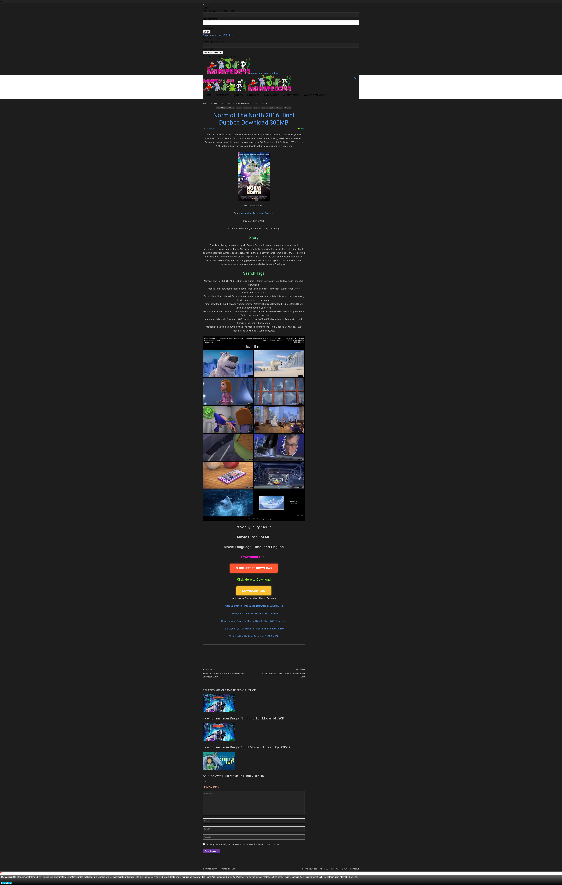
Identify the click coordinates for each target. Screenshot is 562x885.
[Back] (204, 4)
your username (210, 18)
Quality (238, 95)
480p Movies (229, 108)
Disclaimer (335, 869)
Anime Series (291, 95)
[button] (355, 78)
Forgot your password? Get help (218, 35)
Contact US (354, 869)
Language (253, 95)
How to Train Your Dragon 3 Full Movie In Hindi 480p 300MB (246, 747)
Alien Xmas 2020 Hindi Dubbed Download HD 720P (283, 675)
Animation (246, 213)
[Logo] (225, 90)
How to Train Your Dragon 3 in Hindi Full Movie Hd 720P (243, 718)
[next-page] (206, 782)
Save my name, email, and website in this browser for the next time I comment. (243, 844)
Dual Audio (266, 108)
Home (208, 95)
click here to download (254, 568)
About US (324, 869)
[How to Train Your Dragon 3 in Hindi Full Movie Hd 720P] (254, 703)
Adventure (247, 108)
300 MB (214, 103)
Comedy (256, 108)
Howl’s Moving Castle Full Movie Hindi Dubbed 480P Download (253, 621)
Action (239, 108)
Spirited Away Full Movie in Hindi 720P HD (233, 776)
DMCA (344, 869)
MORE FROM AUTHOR (242, 690)
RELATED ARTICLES (215, 690)
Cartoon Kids (210, 128)
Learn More (6, 883)
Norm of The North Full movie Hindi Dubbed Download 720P (224, 675)
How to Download (314, 95)
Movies (287, 108)
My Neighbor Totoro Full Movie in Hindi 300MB (254, 613)
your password (210, 28)
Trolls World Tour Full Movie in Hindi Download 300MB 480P (253, 628)
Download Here (253, 590)
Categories (222, 95)
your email (208, 49)
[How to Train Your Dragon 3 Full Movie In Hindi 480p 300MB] (254, 732)
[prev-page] (204, 782)
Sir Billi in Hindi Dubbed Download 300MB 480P (254, 636)
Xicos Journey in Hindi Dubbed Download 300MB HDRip (254, 605)
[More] (290, 656)
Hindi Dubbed (271, 95)
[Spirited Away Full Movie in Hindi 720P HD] (254, 761)
